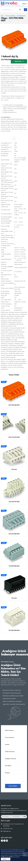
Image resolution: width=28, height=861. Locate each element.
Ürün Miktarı (8, 765)
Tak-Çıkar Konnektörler (10, 16)
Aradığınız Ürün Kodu (10, 758)
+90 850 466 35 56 (7, 828)
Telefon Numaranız (10, 751)
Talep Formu (18, 61)
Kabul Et (5, 859)
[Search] (20, 9)
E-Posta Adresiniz (9, 737)
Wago (2, 16)
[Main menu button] (25, 9)
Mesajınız (7, 772)
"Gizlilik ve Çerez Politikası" (7, 856)
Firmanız (7, 744)
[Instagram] (4, 841)
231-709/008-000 (21, 16)
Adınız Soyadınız (9, 730)
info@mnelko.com (7, 831)
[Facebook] (2, 841)
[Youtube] (7, 841)
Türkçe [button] (24, 3)
